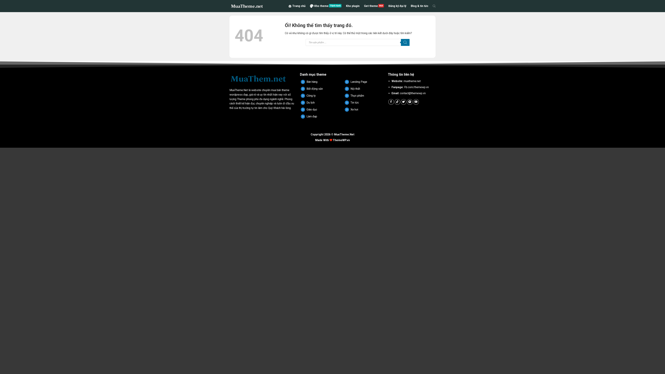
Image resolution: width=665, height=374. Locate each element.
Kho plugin (353, 6)
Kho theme (321, 6)
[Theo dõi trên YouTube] (416, 102)
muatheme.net (412, 81)
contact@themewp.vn (413, 93)
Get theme (371, 6)
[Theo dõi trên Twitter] (403, 102)
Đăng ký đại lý (397, 6)
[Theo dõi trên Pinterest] (410, 102)
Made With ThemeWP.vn (332, 140)
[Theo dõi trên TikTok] (397, 102)
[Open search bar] (434, 6)
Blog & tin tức (419, 6)
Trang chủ (298, 6)
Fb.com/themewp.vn (416, 87)
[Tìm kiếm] (405, 42)
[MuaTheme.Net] (246, 6)
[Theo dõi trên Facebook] (391, 102)
